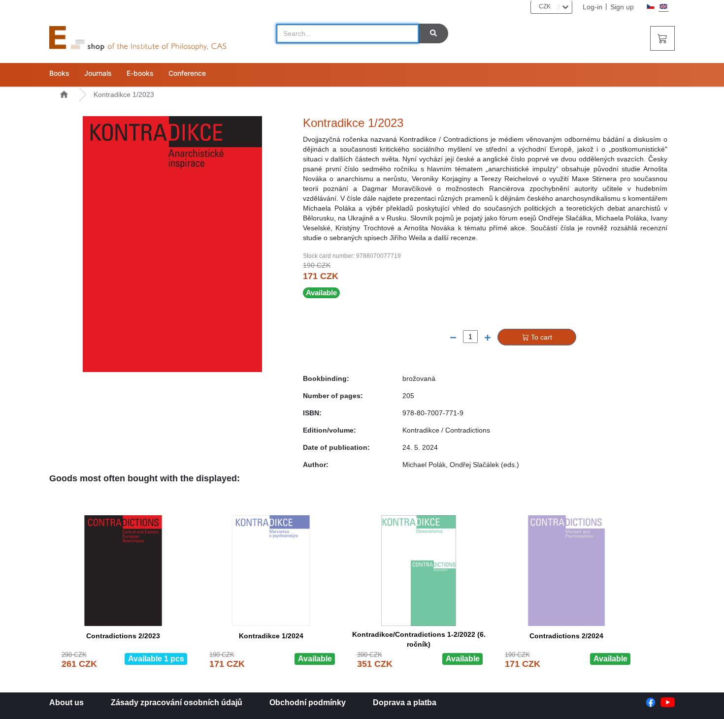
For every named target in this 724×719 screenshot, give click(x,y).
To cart (541, 337)
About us (66, 702)
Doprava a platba (404, 702)
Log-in (592, 7)
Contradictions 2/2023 (123, 636)
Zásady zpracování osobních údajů (176, 702)
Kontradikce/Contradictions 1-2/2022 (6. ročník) (419, 638)
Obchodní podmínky (307, 702)
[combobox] (535, 6)
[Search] (433, 33)
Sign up (622, 7)
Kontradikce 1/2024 (271, 636)
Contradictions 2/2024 (566, 636)
